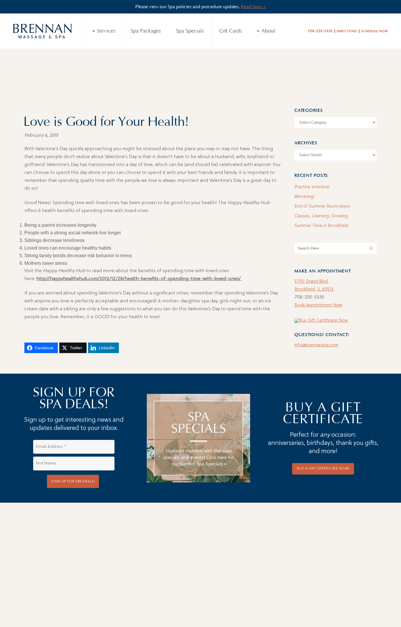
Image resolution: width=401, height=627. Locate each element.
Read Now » (253, 6)
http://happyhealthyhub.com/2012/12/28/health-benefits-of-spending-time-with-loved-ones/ (139, 279)
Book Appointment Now (318, 305)
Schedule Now (374, 31)
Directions (347, 31)
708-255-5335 (320, 31)
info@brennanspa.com (316, 345)
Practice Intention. (312, 187)
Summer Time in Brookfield (321, 226)
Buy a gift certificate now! (323, 468)
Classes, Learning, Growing (321, 216)
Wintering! (304, 197)
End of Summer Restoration (322, 206)
